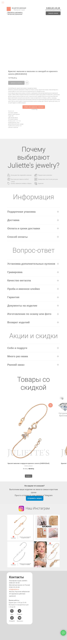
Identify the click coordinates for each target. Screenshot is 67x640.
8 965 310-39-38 (14, 587)
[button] (53, 13)
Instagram (12, 621)
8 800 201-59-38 (14, 583)
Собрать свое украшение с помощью (34, 107)
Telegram (19, 614)
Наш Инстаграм (38, 508)
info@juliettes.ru (14, 589)
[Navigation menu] (3, 3)
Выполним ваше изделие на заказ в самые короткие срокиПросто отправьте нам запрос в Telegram (33, 492)
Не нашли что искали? (34, 486)
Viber (11, 614)
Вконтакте (20, 621)
